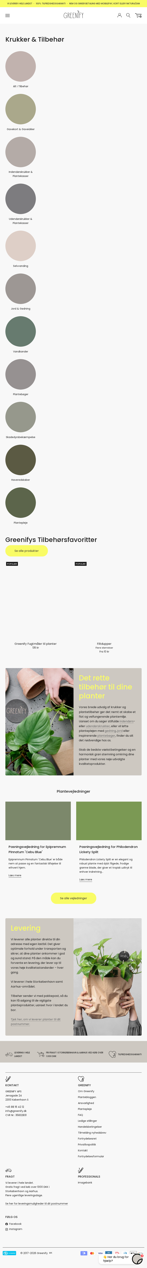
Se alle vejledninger (73, 898)
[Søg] (128, 15)
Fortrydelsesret (87, 1138)
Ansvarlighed (86, 1103)
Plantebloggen (87, 1097)
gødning (110, 731)
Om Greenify (86, 1091)
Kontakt (83, 1150)
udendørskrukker (98, 726)
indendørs (127, 721)
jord (120, 731)
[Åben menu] (7, 15)
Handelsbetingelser (90, 1127)
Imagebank (85, 1182)
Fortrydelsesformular (91, 1156)
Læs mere (15, 875)
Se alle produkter (27, 551)
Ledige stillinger (87, 1121)
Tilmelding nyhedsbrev (92, 1132)
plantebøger (106, 736)
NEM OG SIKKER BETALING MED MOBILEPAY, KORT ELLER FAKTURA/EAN (104, 3)
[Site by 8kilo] (50, 1253)
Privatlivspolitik (87, 1144)
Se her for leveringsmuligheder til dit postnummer (36, 1203)
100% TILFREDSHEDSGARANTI (51, 3)
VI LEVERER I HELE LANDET (19, 3)
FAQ (80, 1115)
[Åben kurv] (138, 15)
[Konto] (119, 15)
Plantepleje (85, 1109)
